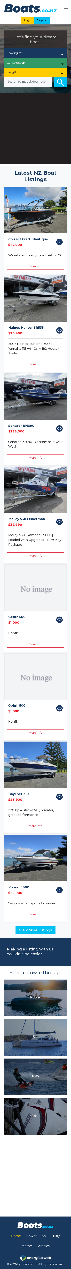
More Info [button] (35, 266)
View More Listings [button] (35, 930)
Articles (44, 1246)
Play (56, 1236)
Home (16, 1236)
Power (31, 1236)
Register (42, 20)
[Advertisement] (35, 129)
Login (27, 20)
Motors (27, 1246)
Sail (45, 1236)
